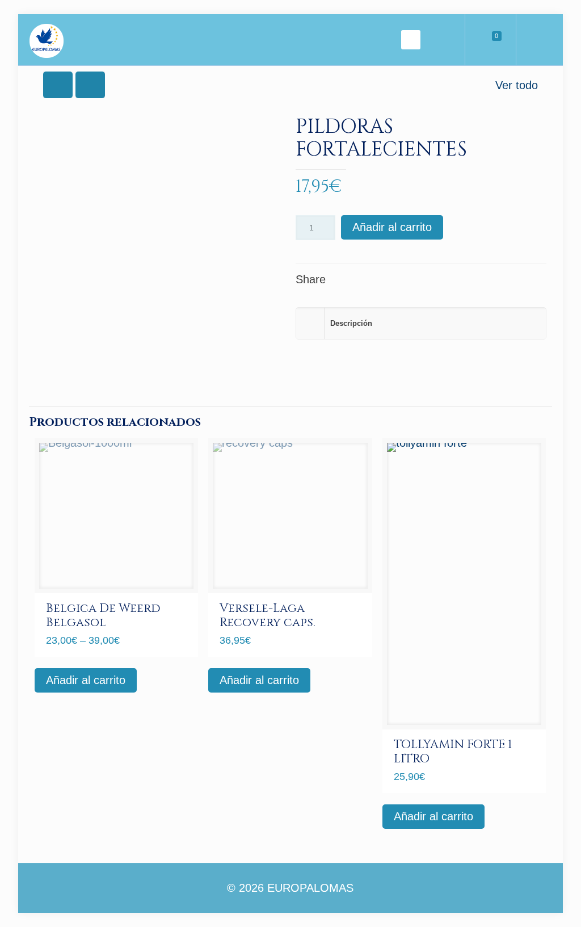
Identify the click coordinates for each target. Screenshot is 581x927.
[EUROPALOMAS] (47, 39)
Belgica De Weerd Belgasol (103, 616)
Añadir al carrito (392, 227)
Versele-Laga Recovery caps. (267, 616)
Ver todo (516, 85)
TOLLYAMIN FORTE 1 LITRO (453, 752)
